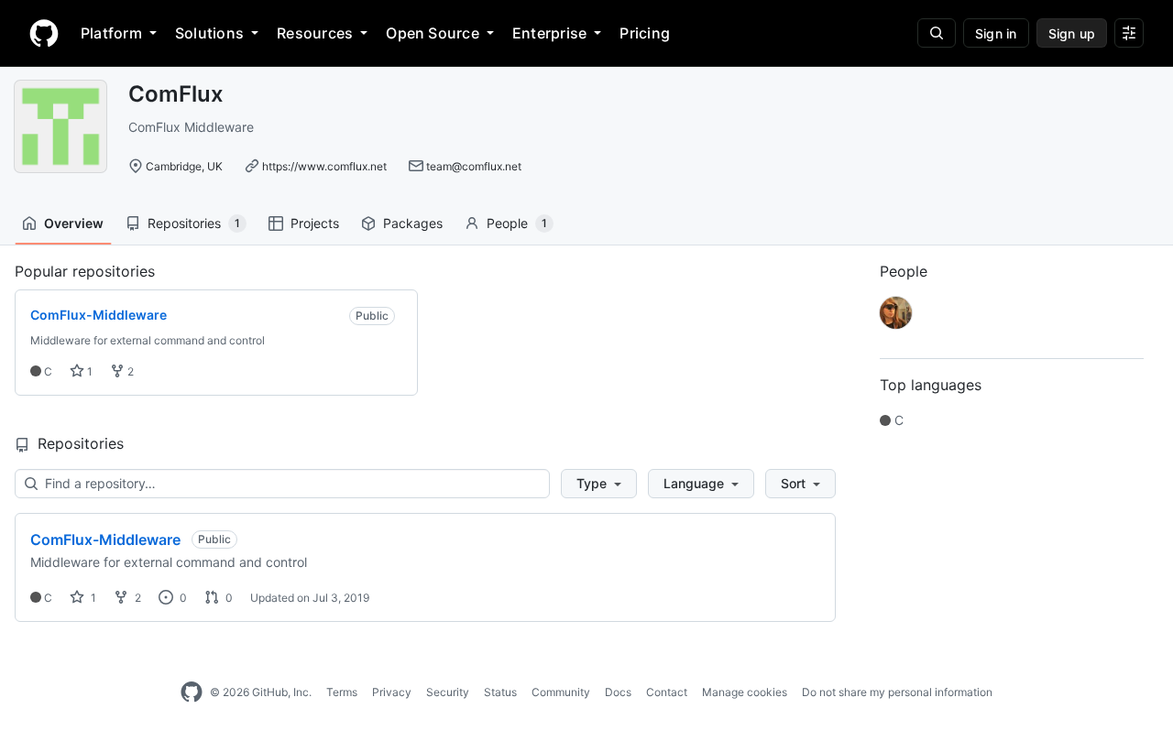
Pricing (644, 33)
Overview (74, 223)
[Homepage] (44, 33)
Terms (341, 692)
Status (500, 692)
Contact (666, 692)
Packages (413, 223)
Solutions (209, 33)
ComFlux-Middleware (105, 539)
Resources (315, 33)
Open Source (432, 33)
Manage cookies (744, 692)
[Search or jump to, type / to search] (936, 33)
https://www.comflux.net (324, 166)
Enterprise (549, 33)
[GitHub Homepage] (192, 692)
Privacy (391, 692)
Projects (315, 223)
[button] (599, 483)
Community (561, 692)
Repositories (194, 223)
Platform (111, 33)
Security (447, 692)
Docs (618, 692)
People (517, 223)
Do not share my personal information (897, 692)
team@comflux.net (473, 166)
